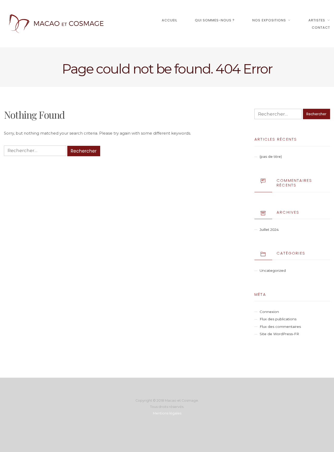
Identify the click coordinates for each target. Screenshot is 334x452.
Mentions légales (167, 413)
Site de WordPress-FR (279, 334)
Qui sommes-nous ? (215, 20)
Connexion (269, 312)
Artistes (316, 20)
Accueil (169, 20)
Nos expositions (269, 20)
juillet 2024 (269, 229)
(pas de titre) (271, 156)
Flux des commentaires (280, 326)
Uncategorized (273, 270)
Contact (321, 27)
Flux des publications (278, 319)
